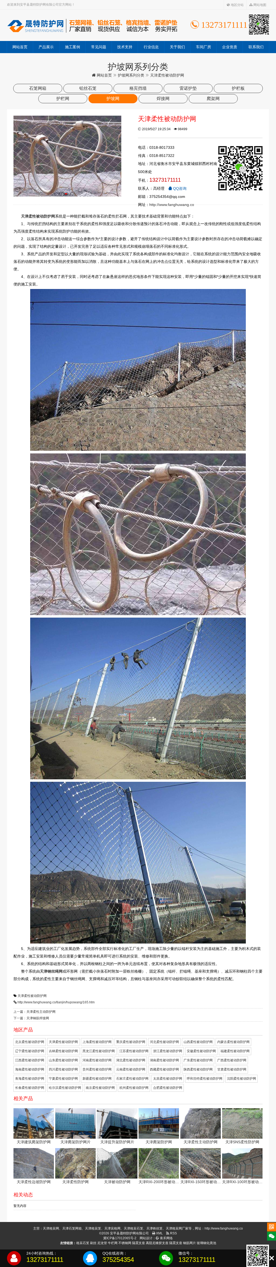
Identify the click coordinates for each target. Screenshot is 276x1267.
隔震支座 (138, 1243)
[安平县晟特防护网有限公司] (92, 25)
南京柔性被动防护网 (100, 1088)
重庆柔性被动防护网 (130, 1042)
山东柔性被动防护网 (63, 1060)
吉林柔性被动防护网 (63, 1051)
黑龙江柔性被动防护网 (98, 1051)
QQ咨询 (179, 188)
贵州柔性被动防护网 (97, 1069)
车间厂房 (203, 47)
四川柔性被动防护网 (63, 1069)
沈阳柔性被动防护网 (241, 1078)
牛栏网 (113, 1243)
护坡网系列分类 (131, 75)
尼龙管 (102, 1243)
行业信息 (151, 47)
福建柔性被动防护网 (235, 1051)
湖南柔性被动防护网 (164, 1060)
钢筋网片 (189, 1243)
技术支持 (124, 47)
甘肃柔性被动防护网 (231, 1069)
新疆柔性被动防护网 (97, 1078)
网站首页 (19, 47)
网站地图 (259, 5)
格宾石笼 (82, 1243)
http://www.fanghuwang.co (171, 204)
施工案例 (72, 47)
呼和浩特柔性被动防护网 (204, 1078)
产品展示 (46, 47)
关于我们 (177, 47)
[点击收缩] (271, 1258)
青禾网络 (166, 1238)
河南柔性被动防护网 (97, 1060)
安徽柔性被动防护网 (201, 1051)
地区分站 (237, 5)
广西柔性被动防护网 (231, 1060)
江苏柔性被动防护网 (134, 1051)
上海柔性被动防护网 (97, 1042)
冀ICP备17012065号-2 (119, 1238)
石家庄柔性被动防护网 (132, 1078)
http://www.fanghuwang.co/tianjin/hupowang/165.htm (56, 1002)
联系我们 (256, 47)
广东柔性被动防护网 (198, 1060)
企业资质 (229, 47)
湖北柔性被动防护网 (130, 1060)
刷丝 (93, 1243)
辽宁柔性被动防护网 (29, 1051)
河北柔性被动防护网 (164, 1042)
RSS (173, 1233)
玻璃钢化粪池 (206, 1243)
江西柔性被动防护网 (29, 1060)
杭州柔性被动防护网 (134, 1088)
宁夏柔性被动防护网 (63, 1078)
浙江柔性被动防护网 (167, 1051)
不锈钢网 (124, 1243)
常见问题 (98, 47)
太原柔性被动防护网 (167, 1078)
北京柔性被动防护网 (29, 1042)
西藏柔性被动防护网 (164, 1069)
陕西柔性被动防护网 (198, 1069)
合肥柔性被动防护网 (167, 1088)
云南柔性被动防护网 (130, 1069)
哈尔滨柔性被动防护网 (65, 1088)
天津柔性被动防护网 (32, 996)
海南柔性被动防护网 (29, 1069)
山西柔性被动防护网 (198, 1042)
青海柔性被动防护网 (29, 1078)
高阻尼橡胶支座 (157, 1243)
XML (159, 1233)
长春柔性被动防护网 (29, 1088)
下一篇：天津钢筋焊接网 (31, 1018)
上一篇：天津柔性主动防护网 (34, 1012)
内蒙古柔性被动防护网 (233, 1042)
